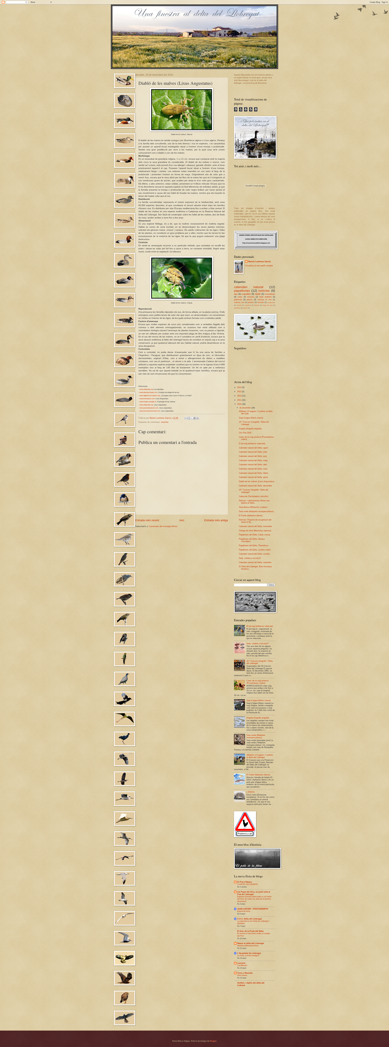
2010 (239, 404)
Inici (181, 520)
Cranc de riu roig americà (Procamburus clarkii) (257, 681)
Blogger (213, 1041)
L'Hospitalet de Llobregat (249, 953)
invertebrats (270, 294)
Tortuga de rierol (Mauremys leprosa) (255, 530)
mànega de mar (264, 300)
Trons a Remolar (245, 973)
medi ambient (265, 297)
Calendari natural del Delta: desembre (255, 486)
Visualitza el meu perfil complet (259, 265)
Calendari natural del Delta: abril (253, 464)
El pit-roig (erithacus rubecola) (252, 443)
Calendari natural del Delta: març (253, 469)
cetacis (239, 305)
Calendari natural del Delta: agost (253, 448)
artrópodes (271, 302)
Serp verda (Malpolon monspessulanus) (256, 511)
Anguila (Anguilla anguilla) (250, 428)
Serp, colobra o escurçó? (250, 558)
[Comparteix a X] (191, 418)
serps (240, 297)
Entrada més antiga (216, 520)
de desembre (245, 408)
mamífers (237, 308)
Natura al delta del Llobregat (250, 943)
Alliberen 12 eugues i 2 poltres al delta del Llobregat (259, 756)
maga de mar (267, 305)
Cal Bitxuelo (242, 965)
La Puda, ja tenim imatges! (248, 955)
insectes (165, 422)
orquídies (246, 294)
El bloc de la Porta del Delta (250, 931)
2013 (239, 391)
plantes (251, 302)
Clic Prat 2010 (245, 433)
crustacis (248, 305)
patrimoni (238, 299)
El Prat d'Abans (244, 882)
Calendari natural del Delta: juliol (253, 452)
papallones (242, 290)
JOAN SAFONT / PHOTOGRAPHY (252, 909)
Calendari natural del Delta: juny (253, 456)
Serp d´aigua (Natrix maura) (251, 418)
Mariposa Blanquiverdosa (247, 946)
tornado (261, 302)
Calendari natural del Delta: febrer (253, 473)
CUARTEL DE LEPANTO (247, 884)
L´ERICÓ (250, 792)
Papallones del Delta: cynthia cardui (254, 550)
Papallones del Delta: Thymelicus (253, 545)
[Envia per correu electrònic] (186, 418)
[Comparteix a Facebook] (194, 418)
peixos (250, 299)
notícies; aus (239, 302)
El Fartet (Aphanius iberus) (250, 515)
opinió (245, 308)
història (256, 305)
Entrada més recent (147, 520)
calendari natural (248, 287)
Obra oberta (242, 975)
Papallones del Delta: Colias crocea (254, 535)
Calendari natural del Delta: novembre (255, 526)
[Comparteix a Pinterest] (197, 418)
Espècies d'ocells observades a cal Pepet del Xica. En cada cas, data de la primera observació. (254, 899)
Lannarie (241, 963)
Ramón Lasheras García (259, 261)
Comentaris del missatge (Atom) (163, 526)
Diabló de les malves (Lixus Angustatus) (256, 481)
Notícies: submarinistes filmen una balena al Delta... (254, 501)
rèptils (258, 294)
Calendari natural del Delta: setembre (255, 562)
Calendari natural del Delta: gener (253, 477)
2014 (239, 387)
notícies (264, 290)
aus (236, 294)
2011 (239, 400)
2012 (239, 396)
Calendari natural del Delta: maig (253, 460)
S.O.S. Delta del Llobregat (249, 919)
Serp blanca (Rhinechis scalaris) (253, 507)
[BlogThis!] (188, 418)
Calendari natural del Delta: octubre (254, 554)
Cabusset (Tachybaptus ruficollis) (253, 496)
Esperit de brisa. (244, 911)
